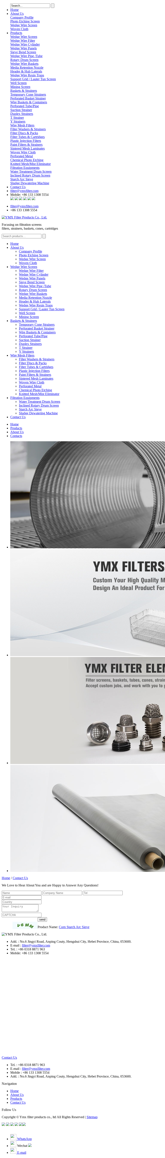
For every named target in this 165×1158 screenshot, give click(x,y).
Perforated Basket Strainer (36, 328)
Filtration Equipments (25, 167)
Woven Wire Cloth (31, 382)
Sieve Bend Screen (32, 282)
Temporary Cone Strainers (37, 324)
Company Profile (22, 17)
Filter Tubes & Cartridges (36, 367)
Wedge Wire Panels (32, 278)
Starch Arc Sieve (30, 409)
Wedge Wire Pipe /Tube (35, 286)
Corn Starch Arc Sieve (74, 927)
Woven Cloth (19, 29)
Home (14, 10)
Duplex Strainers (30, 344)
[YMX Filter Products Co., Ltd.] (24, 217)
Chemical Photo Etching (35, 390)
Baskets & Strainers (23, 90)
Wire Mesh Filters (22, 125)
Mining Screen (29, 317)
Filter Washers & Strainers (36, 359)
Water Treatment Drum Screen (39, 401)
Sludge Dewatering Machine (38, 413)
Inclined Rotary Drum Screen (39, 405)
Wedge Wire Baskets (33, 294)
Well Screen (27, 313)
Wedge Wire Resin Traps (36, 305)
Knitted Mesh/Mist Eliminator (39, 394)
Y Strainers (26, 351)
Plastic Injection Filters (34, 371)
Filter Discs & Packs (33, 363)
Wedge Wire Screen (23, 25)
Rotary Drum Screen (33, 290)
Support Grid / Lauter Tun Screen (41, 309)
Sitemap (92, 1117)
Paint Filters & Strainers (35, 374)
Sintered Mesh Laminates (36, 378)
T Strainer (25, 347)
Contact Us (18, 187)
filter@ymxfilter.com (24, 191)
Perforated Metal (30, 386)
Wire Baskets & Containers (37, 332)
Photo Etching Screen (25, 21)
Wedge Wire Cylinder (33, 274)
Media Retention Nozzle (35, 297)
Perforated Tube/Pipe (33, 336)
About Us (17, 13)
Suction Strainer (30, 340)
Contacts (16, 436)
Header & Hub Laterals (35, 301)
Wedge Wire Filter (31, 270)
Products (16, 33)
